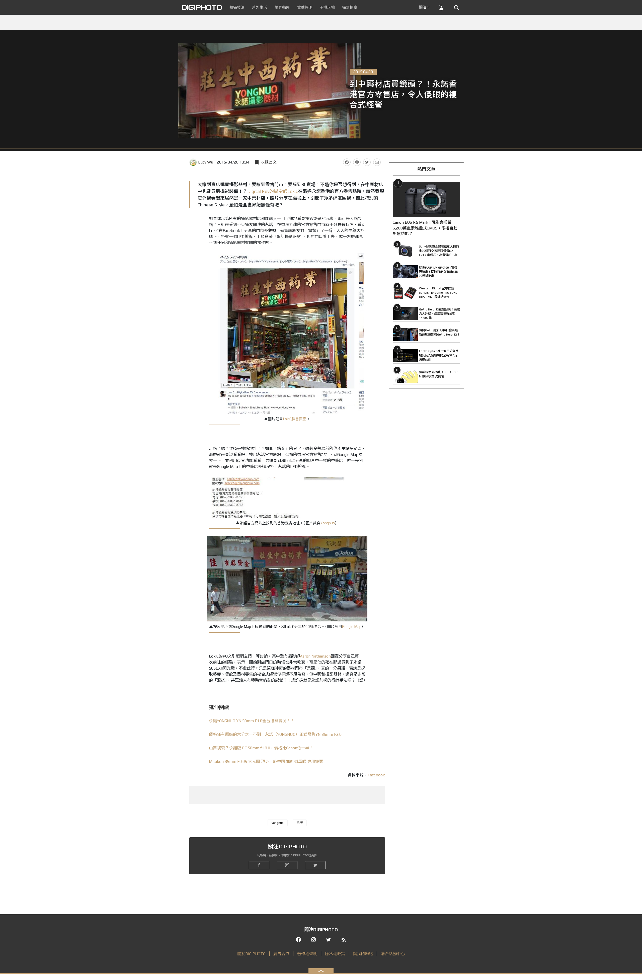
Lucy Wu (205, 162)
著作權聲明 (307, 953)
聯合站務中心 (393, 953)
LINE (357, 162)
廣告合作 (281, 953)
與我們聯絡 (363, 953)
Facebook (347, 162)
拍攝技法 (237, 7)
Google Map (351, 626)
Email (377, 162)
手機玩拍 (327, 7)
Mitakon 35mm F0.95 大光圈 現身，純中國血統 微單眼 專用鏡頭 (266, 761)
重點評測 (304, 7)
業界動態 (282, 7)
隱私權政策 (335, 953)
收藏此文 (269, 162)
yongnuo (278, 823)
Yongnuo (327, 523)
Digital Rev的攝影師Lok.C (272, 191)
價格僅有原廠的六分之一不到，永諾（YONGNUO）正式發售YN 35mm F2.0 (275, 734)
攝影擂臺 (349, 7)
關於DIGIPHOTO (251, 953)
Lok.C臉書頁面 (294, 419)
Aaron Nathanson (315, 656)
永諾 (300, 823)
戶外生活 (259, 7)
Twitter (367, 162)
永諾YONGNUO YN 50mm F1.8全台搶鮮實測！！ (251, 720)
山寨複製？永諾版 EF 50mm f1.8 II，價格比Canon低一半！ (261, 748)
